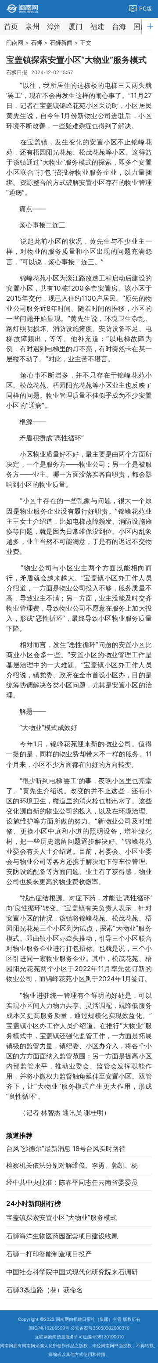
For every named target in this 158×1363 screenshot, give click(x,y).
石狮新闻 (61, 42)
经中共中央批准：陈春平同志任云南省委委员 (72, 1182)
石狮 (36, 42)
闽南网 (14, 42)
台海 (119, 26)
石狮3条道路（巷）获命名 (44, 1290)
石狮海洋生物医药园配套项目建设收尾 (62, 1236)
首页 (11, 26)
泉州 (32, 26)
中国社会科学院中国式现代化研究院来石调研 (72, 1272)
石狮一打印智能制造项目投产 (49, 1254)
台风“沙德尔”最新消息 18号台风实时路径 (66, 1148)
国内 (140, 26)
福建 (97, 26)
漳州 (54, 26)
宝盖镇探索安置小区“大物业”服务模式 (61, 1217)
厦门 (75, 26)
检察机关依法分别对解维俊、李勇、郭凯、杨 (72, 1165)
